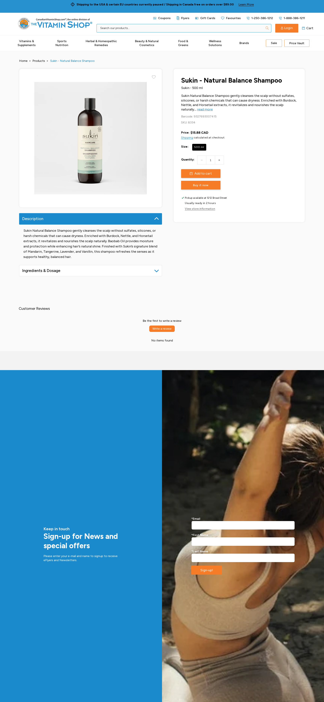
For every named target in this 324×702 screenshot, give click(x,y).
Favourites (233, 18)
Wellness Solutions (215, 43)
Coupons (164, 18)
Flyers (185, 18)
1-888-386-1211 (294, 18)
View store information (200, 208)
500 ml (199, 147)
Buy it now (200, 185)
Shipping (187, 137)
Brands (244, 43)
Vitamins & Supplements (27, 43)
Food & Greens (183, 43)
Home (23, 61)
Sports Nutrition (62, 43)
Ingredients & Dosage (41, 270)
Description (32, 218)
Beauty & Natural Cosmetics (147, 43)
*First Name (199, 535)
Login (288, 28)
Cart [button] (303, 28)
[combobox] (184, 28)
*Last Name (199, 551)
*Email (195, 519)
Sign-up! (206, 570)
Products (38, 61)
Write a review (162, 328)
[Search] (267, 28)
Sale (274, 43)
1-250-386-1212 (262, 18)
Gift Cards (207, 18)
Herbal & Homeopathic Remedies (101, 43)
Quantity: (187, 159)
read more (205, 109)
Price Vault (296, 43)
